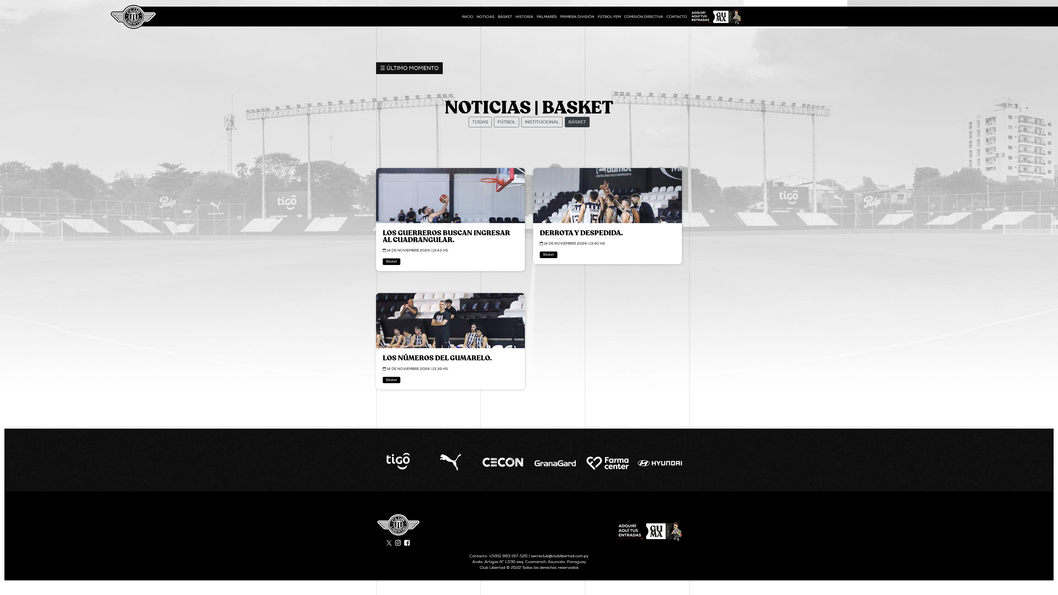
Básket (505, 17)
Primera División (577, 17)
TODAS (480, 122)
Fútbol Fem (609, 17)
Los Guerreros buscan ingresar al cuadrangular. (446, 237)
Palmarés (547, 17)
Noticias (486, 17)
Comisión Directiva (643, 17)
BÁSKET (577, 122)
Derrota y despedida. (581, 233)
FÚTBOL (506, 122)
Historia (524, 17)
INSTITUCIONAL (542, 122)
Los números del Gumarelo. (437, 358)
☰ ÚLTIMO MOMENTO (409, 68)
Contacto (676, 17)
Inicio (467, 17)
